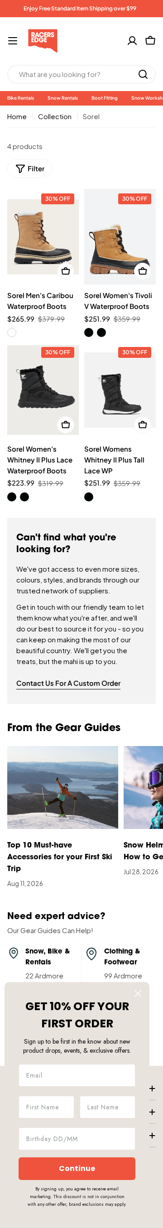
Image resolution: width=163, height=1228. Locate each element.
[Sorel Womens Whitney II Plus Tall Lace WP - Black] (88, 496)
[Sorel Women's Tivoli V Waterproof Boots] (120, 236)
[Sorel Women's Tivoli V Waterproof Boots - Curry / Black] (88, 332)
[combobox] (81, 74)
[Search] (143, 74)
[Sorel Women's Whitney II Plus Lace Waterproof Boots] (43, 390)
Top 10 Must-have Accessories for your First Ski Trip (59, 857)
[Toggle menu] (12, 40)
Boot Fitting (104, 98)
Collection (55, 116)
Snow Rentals (63, 98)
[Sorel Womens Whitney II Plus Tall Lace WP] (120, 390)
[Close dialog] (138, 994)
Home (17, 116)
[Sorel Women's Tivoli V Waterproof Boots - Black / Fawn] (101, 332)
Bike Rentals (20, 98)
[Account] (132, 40)
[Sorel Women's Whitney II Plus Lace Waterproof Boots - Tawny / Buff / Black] (24, 496)
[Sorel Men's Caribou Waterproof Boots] (43, 236)
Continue (77, 1168)
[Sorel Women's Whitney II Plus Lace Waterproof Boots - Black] (11, 496)
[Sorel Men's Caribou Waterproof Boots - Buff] (11, 332)
